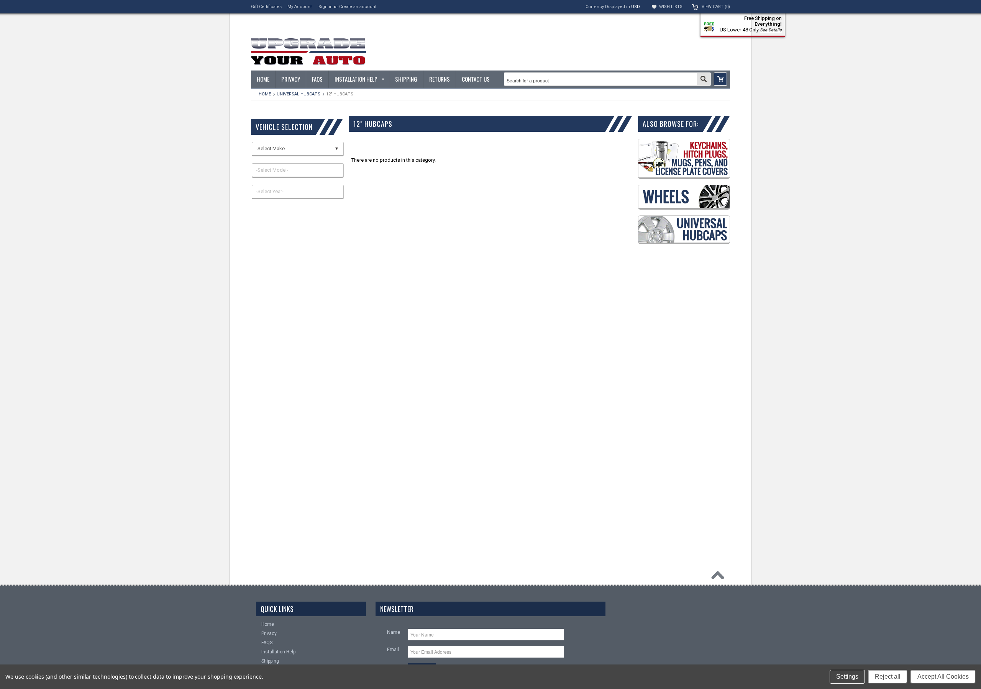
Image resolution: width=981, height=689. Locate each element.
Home (265, 94)
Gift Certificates (266, 6)
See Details (771, 30)
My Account (299, 6)
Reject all (888, 676)
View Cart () (716, 6)
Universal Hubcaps (298, 94)
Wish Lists (670, 6)
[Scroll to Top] (719, 577)
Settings (847, 676)
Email (393, 649)
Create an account (357, 6)
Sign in (325, 6)
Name (393, 632)
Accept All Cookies (943, 676)
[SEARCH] (703, 80)
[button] (720, 79)
